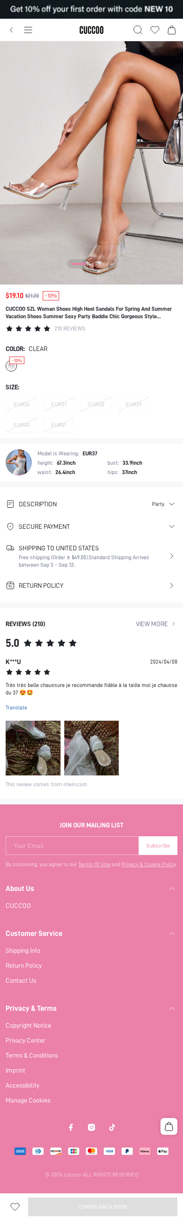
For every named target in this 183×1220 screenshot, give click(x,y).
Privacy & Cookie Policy (148, 864)
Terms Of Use (94, 864)
